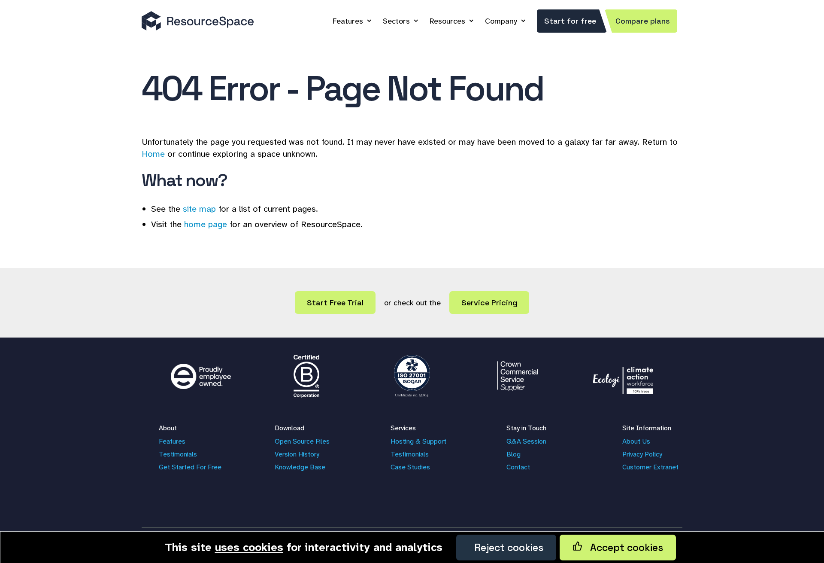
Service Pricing (489, 302)
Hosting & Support (418, 441)
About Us (636, 441)
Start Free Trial (335, 302)
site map (199, 208)
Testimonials (178, 454)
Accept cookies (622, 547)
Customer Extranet (650, 467)
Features (348, 21)
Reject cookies (506, 547)
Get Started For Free (190, 467)
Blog (513, 454)
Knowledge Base (300, 467)
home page (205, 224)
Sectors (396, 21)
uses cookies (249, 547)
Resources (447, 21)
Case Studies (410, 467)
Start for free (570, 21)
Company (501, 21)
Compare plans (642, 21)
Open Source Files (302, 441)
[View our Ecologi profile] (623, 376)
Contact (518, 467)
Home (153, 153)
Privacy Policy (642, 454)
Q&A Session (526, 441)
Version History (297, 454)
